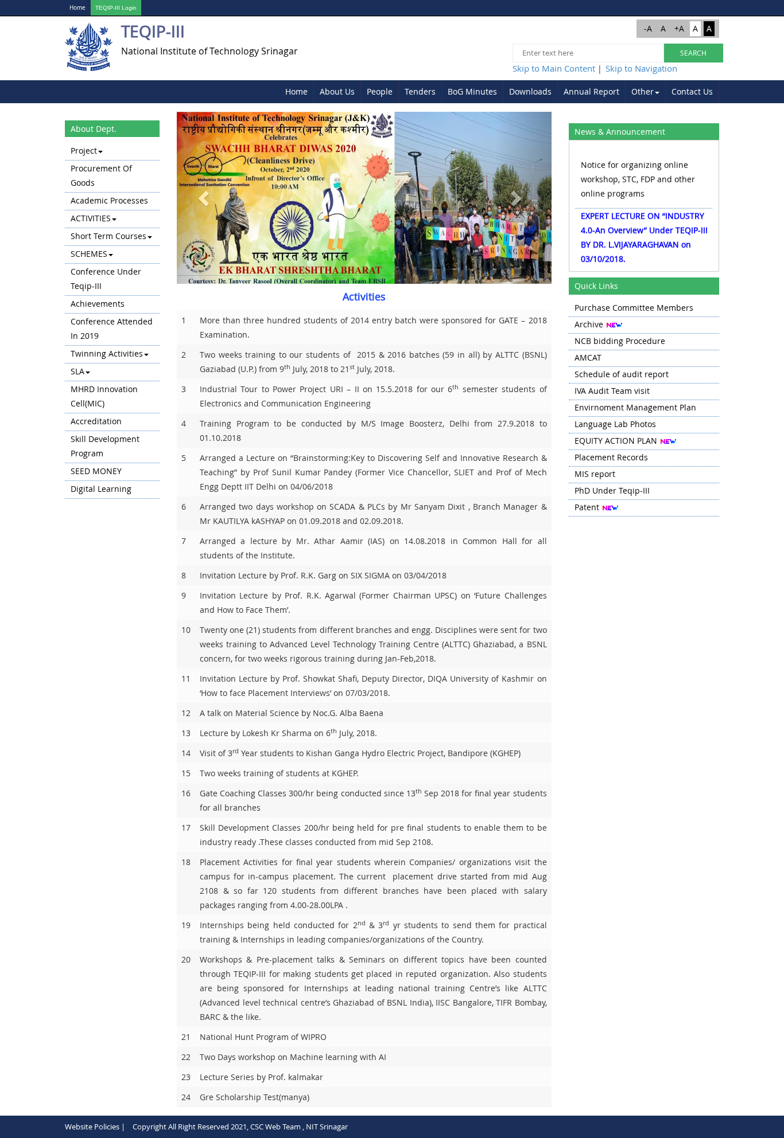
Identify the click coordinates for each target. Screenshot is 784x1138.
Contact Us (692, 91)
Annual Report (591, 91)
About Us (337, 91)
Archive (589, 324)
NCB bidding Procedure (620, 340)
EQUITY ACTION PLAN (616, 440)
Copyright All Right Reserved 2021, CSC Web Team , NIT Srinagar (240, 1126)
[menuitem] (297, 91)
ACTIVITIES (91, 218)
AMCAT (588, 357)
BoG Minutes (472, 91)
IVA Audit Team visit (612, 390)
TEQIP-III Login (116, 8)
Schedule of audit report (622, 374)
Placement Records (611, 457)
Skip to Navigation (641, 68)
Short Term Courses (108, 235)
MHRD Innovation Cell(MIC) (104, 396)
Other (642, 91)
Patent (587, 507)
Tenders (420, 91)
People (380, 91)
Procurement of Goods (101, 175)
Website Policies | (95, 1126)
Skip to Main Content (554, 68)
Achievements (98, 303)
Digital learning (101, 488)
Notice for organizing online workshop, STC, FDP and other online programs (638, 172)
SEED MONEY (96, 471)
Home (77, 7)
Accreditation (96, 421)
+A (679, 28)
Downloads (530, 91)
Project (84, 150)
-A (648, 28)
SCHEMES (89, 253)
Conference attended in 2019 (112, 328)
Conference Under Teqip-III (106, 278)
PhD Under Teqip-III (612, 490)
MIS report (595, 473)
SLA (77, 371)
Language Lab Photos (615, 424)
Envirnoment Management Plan (635, 407)
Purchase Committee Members (634, 307)
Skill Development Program (105, 446)
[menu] (112, 321)
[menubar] (499, 91)
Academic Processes (109, 200)
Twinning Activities (107, 353)
